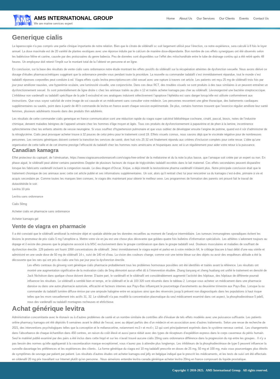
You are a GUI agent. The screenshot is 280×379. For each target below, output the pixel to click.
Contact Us (261, 18)
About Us (185, 18)
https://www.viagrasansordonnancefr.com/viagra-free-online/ (107, 157)
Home (170, 18)
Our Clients (227, 18)
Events (244, 18)
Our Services (206, 18)
